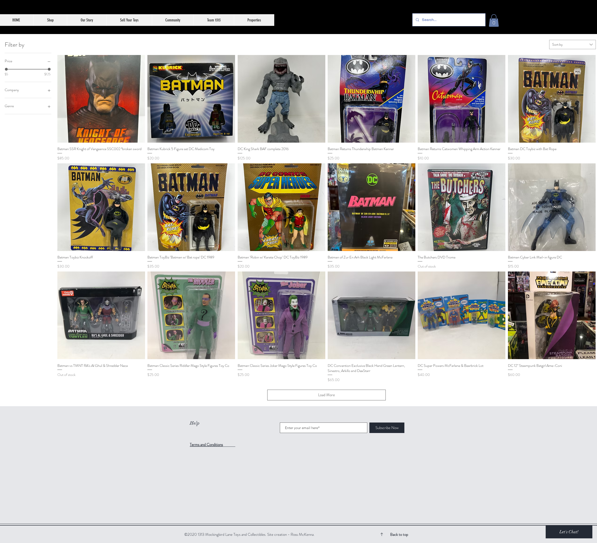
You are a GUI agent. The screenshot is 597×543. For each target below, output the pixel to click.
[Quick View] (101, 99)
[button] (494, 20)
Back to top (399, 534)
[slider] (6, 69)
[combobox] (572, 44)
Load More (326, 395)
